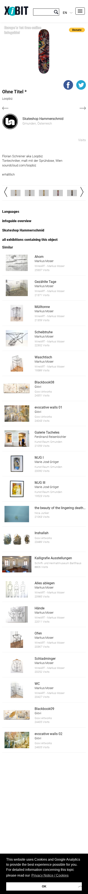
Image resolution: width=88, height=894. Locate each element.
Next (81, 192)
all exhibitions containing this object (30, 240)
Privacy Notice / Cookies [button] (50, 875)
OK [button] (44, 886)
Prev (5, 192)
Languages (10, 212)
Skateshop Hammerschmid (42, 119)
